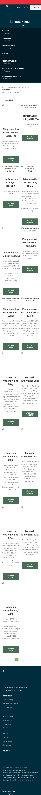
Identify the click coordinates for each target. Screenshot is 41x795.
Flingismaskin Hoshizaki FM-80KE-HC (11, 132)
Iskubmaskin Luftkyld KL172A (11, 182)
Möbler (5, 711)
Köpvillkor (6, 728)
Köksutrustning (12, 87)
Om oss (5, 737)
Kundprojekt (7, 745)
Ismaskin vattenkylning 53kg (10, 456)
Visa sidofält (9, 100)
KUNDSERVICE (8, 717)
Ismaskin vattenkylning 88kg (10, 381)
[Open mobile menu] (3, 8)
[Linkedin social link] (23, 2)
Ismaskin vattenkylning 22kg (10, 610)
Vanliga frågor (7, 720)
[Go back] (20, 15)
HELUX (5, 734)
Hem (3, 87)
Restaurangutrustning (10, 703)
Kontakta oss (7, 741)
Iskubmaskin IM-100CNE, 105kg (30, 182)
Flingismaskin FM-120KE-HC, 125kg (11, 312)
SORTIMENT (7, 696)
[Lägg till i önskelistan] (11, 152)
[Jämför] (11, 125)
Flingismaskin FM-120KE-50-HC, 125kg (30, 242)
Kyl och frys (23, 87)
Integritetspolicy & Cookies (9, 794)
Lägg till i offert (11, 159)
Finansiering (7, 724)
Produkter (21, 26)
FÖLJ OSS (6, 751)
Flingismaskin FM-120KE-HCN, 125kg (30, 312)
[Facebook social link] (15, 2)
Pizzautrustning (8, 707)
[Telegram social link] (25, 2)
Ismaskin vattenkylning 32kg (10, 534)
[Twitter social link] (18, 2)
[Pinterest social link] (20, 2)
